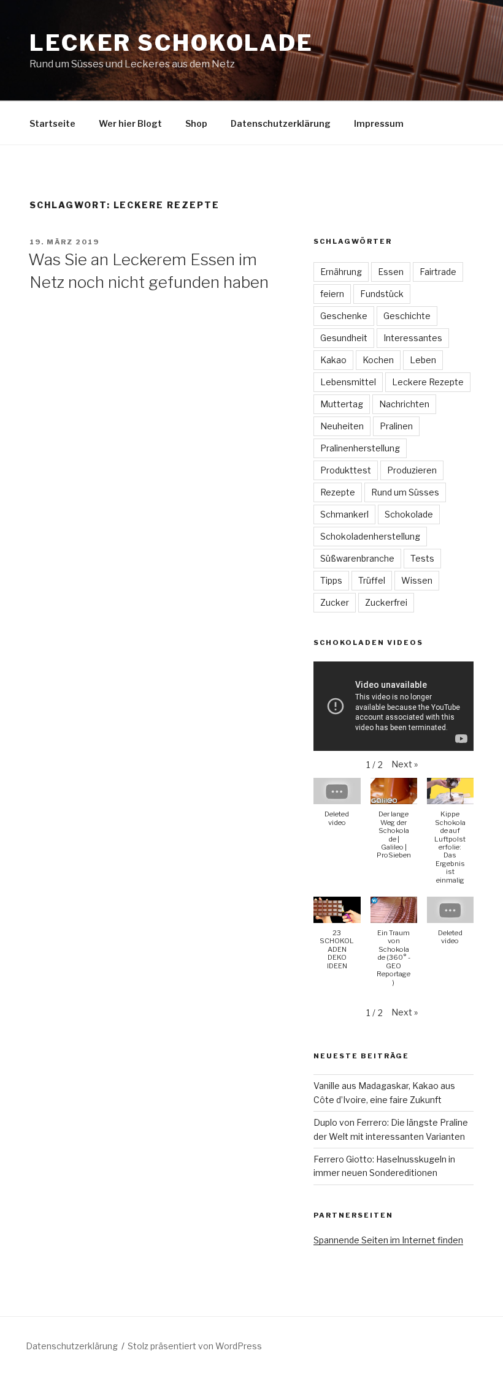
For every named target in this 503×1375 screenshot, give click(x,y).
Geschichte (407, 316)
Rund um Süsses (405, 492)
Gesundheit (343, 338)
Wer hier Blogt (130, 123)
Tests (422, 558)
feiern (332, 293)
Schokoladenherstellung (370, 536)
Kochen (378, 360)
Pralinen (396, 426)
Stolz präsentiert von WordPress (195, 1346)
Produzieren (412, 470)
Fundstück (382, 293)
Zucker (334, 602)
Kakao (333, 360)
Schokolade (409, 514)
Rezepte (337, 492)
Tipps (331, 580)
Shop (196, 123)
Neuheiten (342, 426)
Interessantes (412, 338)
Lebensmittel (348, 382)
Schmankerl (344, 514)
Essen (391, 271)
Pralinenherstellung (360, 448)
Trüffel (371, 580)
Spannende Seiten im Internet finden (388, 1240)
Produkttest (345, 470)
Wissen (416, 580)
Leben (423, 360)
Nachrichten (404, 404)
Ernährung (341, 271)
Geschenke (343, 316)
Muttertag (341, 404)
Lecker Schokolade (171, 42)
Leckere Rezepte (428, 382)
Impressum (379, 123)
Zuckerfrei (386, 602)
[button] (404, 764)
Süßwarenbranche (357, 558)
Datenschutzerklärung (281, 123)
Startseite (52, 123)
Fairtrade (438, 271)
